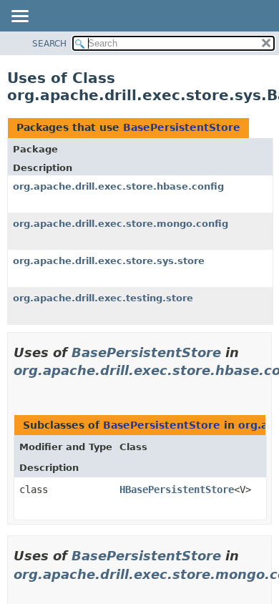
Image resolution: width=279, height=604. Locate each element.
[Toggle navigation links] (19, 17)
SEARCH (49, 44)
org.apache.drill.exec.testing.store (103, 298)
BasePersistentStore (181, 127)
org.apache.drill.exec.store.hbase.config (118, 186)
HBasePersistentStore (176, 489)
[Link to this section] (19, 388)
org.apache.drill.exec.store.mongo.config (120, 223)
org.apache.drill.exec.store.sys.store (109, 260)
